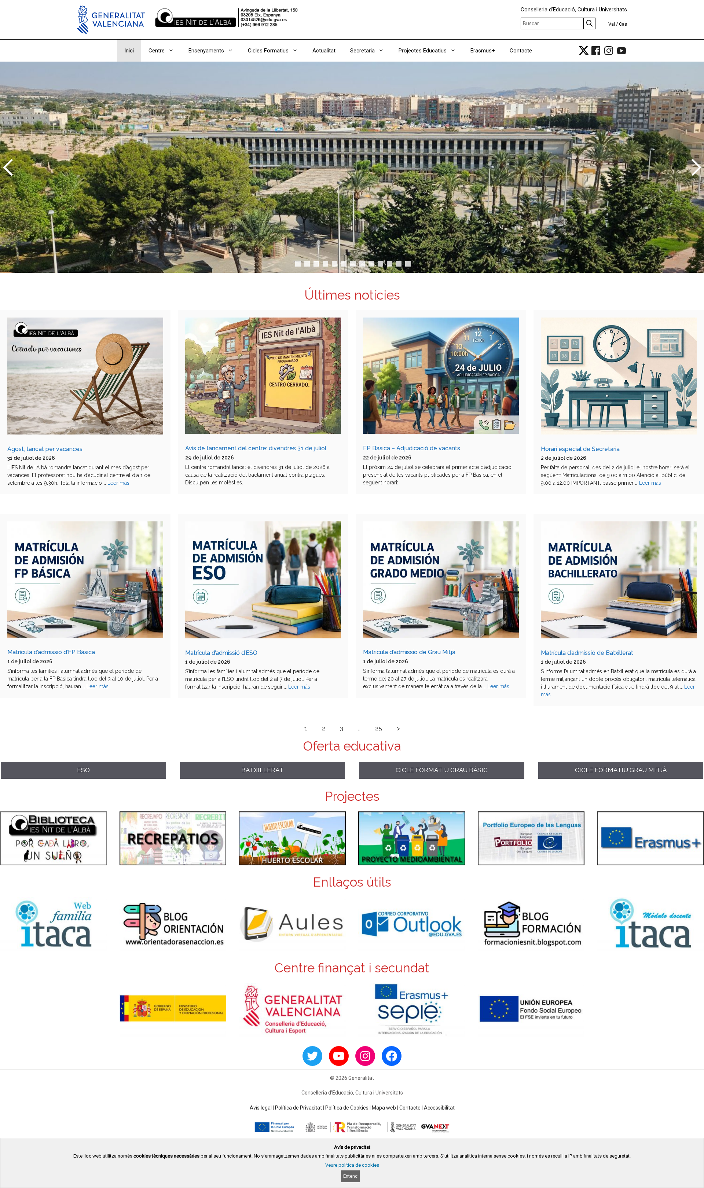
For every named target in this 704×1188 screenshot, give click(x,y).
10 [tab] (382, 265)
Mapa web (384, 1108)
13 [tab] (410, 265)
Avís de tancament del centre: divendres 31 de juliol (255, 448)
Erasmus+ (482, 50)
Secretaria (362, 50)
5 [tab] (334, 264)
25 (378, 728)
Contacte (521, 50)
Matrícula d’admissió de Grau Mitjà (409, 652)
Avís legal (261, 1108)
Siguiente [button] (695, 167)
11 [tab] (391, 265)
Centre (156, 50)
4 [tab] (325, 264)
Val (611, 24)
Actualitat (324, 50)
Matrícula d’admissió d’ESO (221, 652)
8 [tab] (362, 264)
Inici (129, 50)
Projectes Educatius (423, 50)
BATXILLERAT (262, 770)
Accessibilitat (439, 1108)
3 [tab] (316, 264)
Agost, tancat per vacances (44, 448)
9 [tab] (371, 264)
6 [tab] (343, 264)
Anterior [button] (9, 167)
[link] (583, 50)
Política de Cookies (346, 1108)
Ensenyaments (206, 50)
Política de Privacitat (298, 1108)
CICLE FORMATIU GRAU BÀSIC (442, 770)
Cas (623, 24)
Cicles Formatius (268, 50)
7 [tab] (353, 264)
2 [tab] (307, 264)
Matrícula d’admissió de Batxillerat (587, 652)
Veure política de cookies (352, 1165)
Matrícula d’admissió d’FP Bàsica (51, 652)
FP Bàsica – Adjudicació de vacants (411, 448)
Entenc (350, 1176)
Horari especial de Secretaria (580, 448)
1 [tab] (298, 264)
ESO (83, 770)
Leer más (118, 483)
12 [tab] (401, 265)
